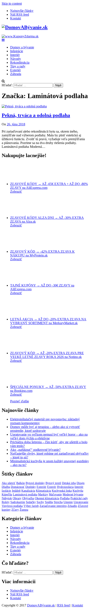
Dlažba (6, 486)
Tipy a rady (17, 66)
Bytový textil (53, 483)
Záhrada (15, 74)
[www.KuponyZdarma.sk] (20, 36)
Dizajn (80, 483)
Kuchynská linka (62, 490)
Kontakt (15, 18)
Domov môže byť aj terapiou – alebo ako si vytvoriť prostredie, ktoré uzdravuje (45, 428)
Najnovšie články (21, 10)
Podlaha (65, 498)
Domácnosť (18, 486)
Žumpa (24, 509)
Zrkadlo (72, 506)
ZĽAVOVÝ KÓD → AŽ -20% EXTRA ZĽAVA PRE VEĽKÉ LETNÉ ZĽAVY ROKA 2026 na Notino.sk (47, 355)
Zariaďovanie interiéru (53, 506)
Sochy (40, 502)
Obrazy (17, 498)
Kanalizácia (28, 490)
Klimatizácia (43, 490)
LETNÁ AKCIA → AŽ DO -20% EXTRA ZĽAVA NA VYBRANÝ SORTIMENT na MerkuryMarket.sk (48, 321)
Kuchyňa (78, 490)
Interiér (15, 55)
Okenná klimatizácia (47, 498)
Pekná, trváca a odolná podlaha (36, 115)
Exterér (51, 486)
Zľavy (15, 509)
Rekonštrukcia (19, 62)
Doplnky (30, 486)
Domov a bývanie (22, 47)
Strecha (58, 502)
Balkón (20, 483)
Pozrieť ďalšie (19, 401)
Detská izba (69, 483)
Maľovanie (55, 494)
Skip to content (12, 3)
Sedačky (31, 502)
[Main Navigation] (3, 40)
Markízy (43, 494)
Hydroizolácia (65, 486)
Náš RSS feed (19, 14)
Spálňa (49, 502)
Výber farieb (31, 506)
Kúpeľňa (7, 494)
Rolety (6, 502)
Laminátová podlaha (25, 494)
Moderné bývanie (73, 494)
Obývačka (28, 498)
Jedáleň (16, 490)
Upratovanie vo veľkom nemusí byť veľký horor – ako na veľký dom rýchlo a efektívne (49, 436)
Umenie (68, 502)
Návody (15, 58)
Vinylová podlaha (12, 506)
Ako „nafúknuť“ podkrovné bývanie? (35, 449)
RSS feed (63, 605)
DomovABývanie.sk (41, 605)
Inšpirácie (16, 51)
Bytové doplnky (35, 483)
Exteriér (15, 70)
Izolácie (6, 490)
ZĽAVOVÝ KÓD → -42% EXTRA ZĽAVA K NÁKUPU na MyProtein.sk (42, 253)
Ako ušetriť (8, 483)
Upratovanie (81, 502)
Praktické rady (79, 498)
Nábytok (7, 498)
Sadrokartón (17, 502)
